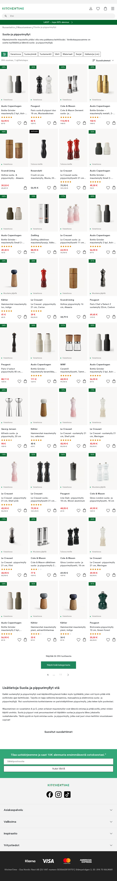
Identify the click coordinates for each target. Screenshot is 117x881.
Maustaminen (24, 27)
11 (60, 675)
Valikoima (10, 821)
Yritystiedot (11, 845)
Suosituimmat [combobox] (103, 60)
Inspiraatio (10, 833)
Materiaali (68, 54)
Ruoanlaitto (8, 27)
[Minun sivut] (90, 8)
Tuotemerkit (45, 54)
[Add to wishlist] (19, 123)
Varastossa (15, 54)
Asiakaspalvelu (13, 810)
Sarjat (79, 54)
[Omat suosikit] (98, 8)
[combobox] (58, 16)
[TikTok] (67, 794)
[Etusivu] (13, 8)
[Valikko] (112, 8)
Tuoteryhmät (30, 54)
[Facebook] (49, 794)
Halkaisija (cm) (92, 54)
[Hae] (5, 16)
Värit (57, 54)
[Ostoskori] (105, 8)
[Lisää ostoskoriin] (25, 123)
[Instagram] (58, 794)
